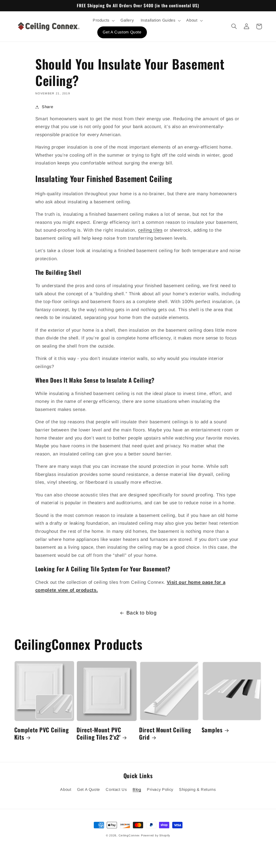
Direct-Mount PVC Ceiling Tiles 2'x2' (99, 733)
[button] (103, 20)
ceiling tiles (150, 230)
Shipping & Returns (197, 789)
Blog (137, 789)
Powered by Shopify (155, 835)
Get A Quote (88, 789)
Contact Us (116, 789)
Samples (212, 729)
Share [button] (47, 107)
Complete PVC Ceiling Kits (41, 733)
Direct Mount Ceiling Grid (165, 733)
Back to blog (141, 613)
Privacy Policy (160, 789)
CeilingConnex (129, 835)
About (65, 789)
